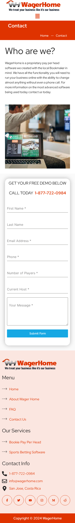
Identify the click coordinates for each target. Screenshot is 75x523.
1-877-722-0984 (50, 193)
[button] (37, 16)
